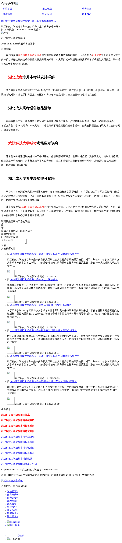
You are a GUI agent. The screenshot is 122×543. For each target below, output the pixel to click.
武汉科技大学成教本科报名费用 (18, 442)
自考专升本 (13, 494)
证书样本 (12, 513)
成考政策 (12, 504)
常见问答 (12, 510)
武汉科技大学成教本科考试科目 (18, 447)
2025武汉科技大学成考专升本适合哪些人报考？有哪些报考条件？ (44, 254)
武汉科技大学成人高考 (30, 55)
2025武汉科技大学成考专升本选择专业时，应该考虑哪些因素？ (43, 381)
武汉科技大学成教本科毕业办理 (18, 436)
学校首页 (12, 491)
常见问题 (47, 14)
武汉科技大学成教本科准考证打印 (19, 464)
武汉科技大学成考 (22, 143)
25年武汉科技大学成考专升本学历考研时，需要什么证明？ (41, 305)
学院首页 (7, 8)
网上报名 (87, 14)
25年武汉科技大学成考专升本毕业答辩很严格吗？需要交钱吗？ (43, 330)
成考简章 (87, 8)
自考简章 (7, 14)
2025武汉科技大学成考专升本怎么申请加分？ (34, 279)
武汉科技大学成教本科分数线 (16, 458)
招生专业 (47, 8)
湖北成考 (96, 55)
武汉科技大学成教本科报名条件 (18, 453)
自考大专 (12, 497)
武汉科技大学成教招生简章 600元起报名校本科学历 (28, 21)
